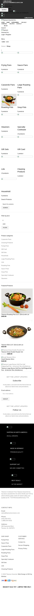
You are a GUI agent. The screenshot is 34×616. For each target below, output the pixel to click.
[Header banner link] (17, 308)
